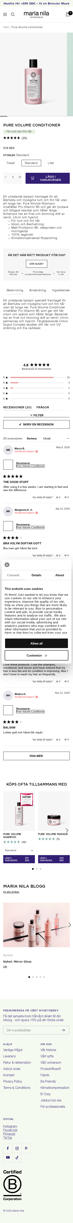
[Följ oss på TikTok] (16, 1157)
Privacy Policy (12, 1082)
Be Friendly (48, 1082)
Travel (11, 163)
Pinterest (9, 1134)
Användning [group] (37, 290)
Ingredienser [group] (61, 290)
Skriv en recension (45, 426)
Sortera (32, 438)
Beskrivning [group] (15, 290)
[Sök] (13, 14)
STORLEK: (16, 155)
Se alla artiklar (11, 892)
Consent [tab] (13, 575)
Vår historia (48, 1050)
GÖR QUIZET (36, 264)
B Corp (46, 1094)
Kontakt (8, 1075)
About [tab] (59, 575)
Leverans (9, 1056)
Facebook (10, 1130)
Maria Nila (18, 1211)
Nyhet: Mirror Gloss (17, 961)
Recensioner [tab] (17, 408)
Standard (31, 163)
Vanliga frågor (13, 1050)
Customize (34, 655)
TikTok (7, 1138)
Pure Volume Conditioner (31, 125)
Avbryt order (11, 1069)
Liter (51, 163)
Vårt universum (51, 1063)
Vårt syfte (47, 1056)
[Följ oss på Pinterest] (26, 1148)
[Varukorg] (68, 14)
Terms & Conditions (16, 1088)
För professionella (53, 1107)
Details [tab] (37, 575)
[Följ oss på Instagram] (16, 1148)
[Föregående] (3, 925)
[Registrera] (63, 1030)
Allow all (36, 643)
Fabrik (45, 1075)
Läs (5, 966)
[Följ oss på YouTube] (7, 1157)
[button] (15, 138)
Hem (6, 27)
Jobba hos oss (51, 1100)
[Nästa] (70, 925)
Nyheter (8, 955)
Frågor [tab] (42, 408)
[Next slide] (67, 830)
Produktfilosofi (51, 1069)
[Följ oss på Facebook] (7, 1148)
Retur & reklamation (17, 1063)
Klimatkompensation (55, 1088)
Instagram (10, 1126)
